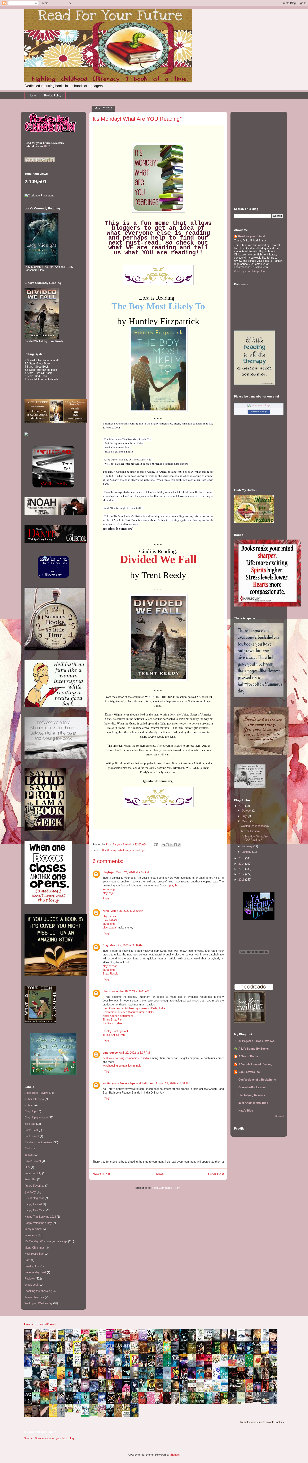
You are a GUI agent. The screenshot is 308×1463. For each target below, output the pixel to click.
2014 (241, 863)
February (247, 846)
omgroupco (110, 1052)
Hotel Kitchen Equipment (118, 1015)
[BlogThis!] (167, 845)
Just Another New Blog (253, 1102)
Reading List (32, 1266)
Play (105, 945)
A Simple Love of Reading (255, 1064)
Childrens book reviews (39, 1142)
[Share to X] (171, 845)
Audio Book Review (36, 1092)
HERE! (48, 146)
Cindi (28, 1148)
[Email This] (163, 845)
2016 (241, 806)
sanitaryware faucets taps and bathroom (128, 1083)
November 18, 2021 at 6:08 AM (130, 991)
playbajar (109, 872)
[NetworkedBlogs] (258, 405)
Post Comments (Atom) (166, 1187)
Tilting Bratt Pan (112, 1019)
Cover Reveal (33, 1161)
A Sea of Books (248, 1056)
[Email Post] (156, 844)
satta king (109, 889)
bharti (106, 991)
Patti (27, 1260)
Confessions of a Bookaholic (257, 1079)
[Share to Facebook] (175, 845)
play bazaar (176, 885)
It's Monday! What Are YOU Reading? (254, 838)
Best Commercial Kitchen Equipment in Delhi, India (134, 1008)
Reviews (30, 1278)
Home (32, 95)
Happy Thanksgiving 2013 (40, 1216)
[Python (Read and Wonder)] (94, 1414)
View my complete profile (249, 271)
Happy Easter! (33, 1204)
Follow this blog (259, 411)
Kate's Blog (245, 1110)
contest (29, 1154)
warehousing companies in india (122, 1065)
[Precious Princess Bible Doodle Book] (152, 1402)
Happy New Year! (35, 1210)
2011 (241, 879)
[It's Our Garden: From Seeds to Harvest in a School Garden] (70, 1412)
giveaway (30, 1192)
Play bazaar (110, 920)
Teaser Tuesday (34, 1297)
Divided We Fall (158, 559)
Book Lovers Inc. (249, 1071)
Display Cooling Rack (116, 1031)
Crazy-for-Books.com (252, 1087)
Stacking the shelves (37, 1290)
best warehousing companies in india (126, 1058)
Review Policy (52, 95)
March (246, 821)
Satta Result (110, 973)
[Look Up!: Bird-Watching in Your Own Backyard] (78, 1412)
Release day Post (35, 1272)
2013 (241, 869)
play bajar (108, 893)
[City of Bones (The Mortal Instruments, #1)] (152, 1390)
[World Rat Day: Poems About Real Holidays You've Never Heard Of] (86, 1415)
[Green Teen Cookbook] (45, 1366)
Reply (106, 898)
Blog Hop (30, 1111)
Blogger (174, 1454)
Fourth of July (33, 1173)
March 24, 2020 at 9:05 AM (132, 872)
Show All (279, 1116)
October (247, 810)
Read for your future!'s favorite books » (262, 1422)
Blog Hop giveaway (36, 1117)
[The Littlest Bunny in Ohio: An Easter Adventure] (103, 1348)
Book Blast (31, 1130)
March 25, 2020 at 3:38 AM (126, 945)
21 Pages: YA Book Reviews (256, 1040)
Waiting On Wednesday (255, 825)
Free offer (30, 1179)
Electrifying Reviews (251, 1095)
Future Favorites (34, 1185)
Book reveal (32, 1136)
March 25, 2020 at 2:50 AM (126, 910)
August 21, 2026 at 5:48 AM (173, 1083)
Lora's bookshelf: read (40, 1324)
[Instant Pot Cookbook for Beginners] (103, 1334)
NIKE (106, 910)
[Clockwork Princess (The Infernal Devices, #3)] (250, 1402)
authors (29, 1105)
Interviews (31, 1235)
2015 (241, 858)
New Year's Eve (34, 1253)
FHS (27, 1167)
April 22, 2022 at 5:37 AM (134, 1052)
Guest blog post (34, 1198)
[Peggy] (217, 1363)
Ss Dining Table (112, 1023)
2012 (241, 874)
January (247, 851)
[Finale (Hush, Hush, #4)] (258, 1401)
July (245, 816)
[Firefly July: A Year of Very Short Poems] (233, 1365)
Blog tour (30, 1123)
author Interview (34, 1099)
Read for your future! (251, 236)
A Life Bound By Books (253, 1048)
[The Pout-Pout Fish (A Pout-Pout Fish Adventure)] (217, 1390)
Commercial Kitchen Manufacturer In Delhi (128, 1012)
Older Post (216, 1174)
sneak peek (32, 1284)
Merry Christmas (35, 1247)
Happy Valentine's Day (38, 1223)
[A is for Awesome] (225, 1359)
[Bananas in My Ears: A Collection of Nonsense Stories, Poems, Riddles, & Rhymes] (54, 1415)
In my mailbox (33, 1229)
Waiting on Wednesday (38, 1303)
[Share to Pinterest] (179, 845)
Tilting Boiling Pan (114, 1034)
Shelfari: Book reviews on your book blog (49, 1438)
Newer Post (101, 1174)
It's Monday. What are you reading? (123, 850)
